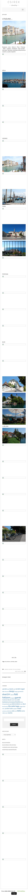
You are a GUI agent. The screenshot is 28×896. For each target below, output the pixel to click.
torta (16, 711)
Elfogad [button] (14, 893)
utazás (16, 661)
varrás (23, 711)
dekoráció (7, 691)
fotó (6, 661)
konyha (17, 702)
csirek (14, 2)
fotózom (8, 661)
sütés (13, 711)
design (11, 691)
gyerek (18, 697)
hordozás (4, 700)
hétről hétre (14, 700)
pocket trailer (9, 708)
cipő (14, 689)
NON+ (3, 708)
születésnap (4, 711)
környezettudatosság (6, 704)
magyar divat (22, 706)
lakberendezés (16, 704)
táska (19, 710)
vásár (6, 713)
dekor (3, 691)
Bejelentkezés (6, 742)
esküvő (12, 694)
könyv (21, 702)
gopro (13, 698)
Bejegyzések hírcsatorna (9, 745)
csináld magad (19, 689)
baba (8, 689)
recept (19, 708)
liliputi (24, 704)
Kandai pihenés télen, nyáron (12, 669)
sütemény (9, 711)
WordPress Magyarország (9, 749)
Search (14, 724)
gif (11, 698)
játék (18, 700)
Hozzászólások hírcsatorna (9, 747)
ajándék (4, 689)
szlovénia (12, 661)
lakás (21, 704)
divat (4, 694)
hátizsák (9, 700)
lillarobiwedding (5, 706)
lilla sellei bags (13, 706)
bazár (11, 689)
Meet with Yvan (19, 671)
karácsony (5, 702)
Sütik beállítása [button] (21, 891)
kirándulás (12, 702)
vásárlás (10, 713)
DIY (8, 694)
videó (3, 713)
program (15, 708)
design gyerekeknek (19, 691)
